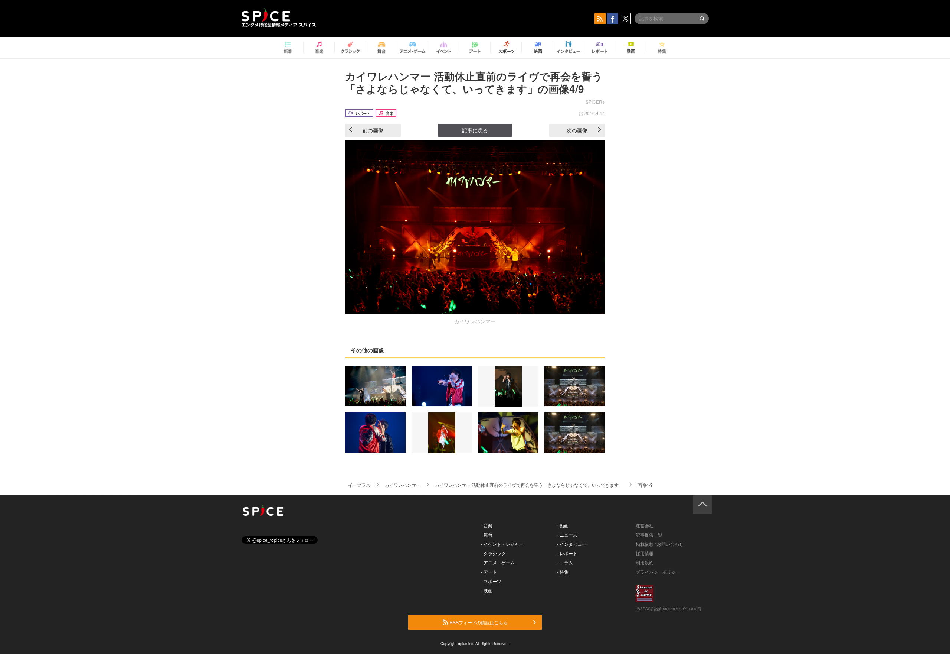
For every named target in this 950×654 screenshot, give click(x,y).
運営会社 (644, 525)
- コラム (565, 562)
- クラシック (493, 553)
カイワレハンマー (402, 485)
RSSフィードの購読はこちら (478, 622)
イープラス (359, 485)
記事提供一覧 (649, 534)
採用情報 (644, 553)
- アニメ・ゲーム (498, 562)
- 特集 (563, 572)
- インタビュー (571, 544)
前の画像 (373, 130)
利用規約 (644, 562)
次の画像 (577, 130)
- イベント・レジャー (502, 544)
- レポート (567, 553)
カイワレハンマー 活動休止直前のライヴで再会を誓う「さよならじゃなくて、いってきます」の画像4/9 (474, 82)
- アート (489, 572)
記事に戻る (475, 130)
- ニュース (567, 534)
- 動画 (563, 525)
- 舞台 (486, 534)
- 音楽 (486, 525)
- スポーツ (491, 581)
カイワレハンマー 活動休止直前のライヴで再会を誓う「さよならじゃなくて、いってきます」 (529, 485)
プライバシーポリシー (658, 572)
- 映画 (486, 590)
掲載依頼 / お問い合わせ (660, 544)
